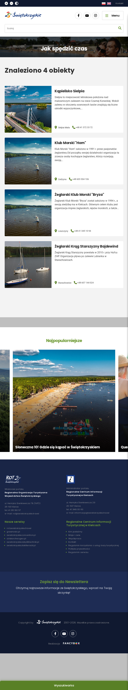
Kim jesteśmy (75, 531)
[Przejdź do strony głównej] (24, 15)
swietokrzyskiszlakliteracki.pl (21, 545)
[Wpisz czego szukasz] (120, 28)
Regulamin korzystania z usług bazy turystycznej (93, 545)
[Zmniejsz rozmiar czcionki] (11, 3)
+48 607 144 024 (85, 282)
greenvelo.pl (13, 531)
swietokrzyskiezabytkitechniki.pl (23, 541)
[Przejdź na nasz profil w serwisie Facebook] (78, 15)
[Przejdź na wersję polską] (104, 3)
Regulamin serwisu (78, 552)
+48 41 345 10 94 (82, 231)
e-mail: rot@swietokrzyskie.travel (22, 513)
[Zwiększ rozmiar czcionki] (6, 3)
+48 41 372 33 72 (84, 127)
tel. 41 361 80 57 (13, 510)
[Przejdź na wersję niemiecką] (109, 3)
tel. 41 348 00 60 (74, 509)
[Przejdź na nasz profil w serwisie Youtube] (87, 15)
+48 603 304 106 (80, 179)
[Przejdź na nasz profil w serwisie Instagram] (95, 15)
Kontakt (119, 3)
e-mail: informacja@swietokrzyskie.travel (87, 512)
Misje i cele (74, 535)
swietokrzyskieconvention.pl (21, 535)
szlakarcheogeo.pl (16, 538)
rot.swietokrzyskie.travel (19, 528)
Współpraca (74, 538)
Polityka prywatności (79, 548)
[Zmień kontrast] (16, 3)
